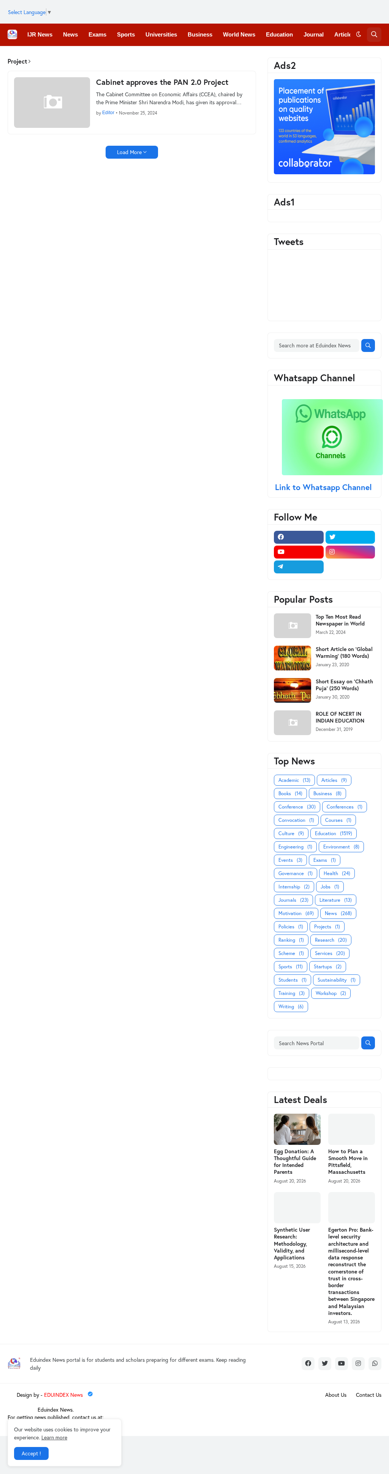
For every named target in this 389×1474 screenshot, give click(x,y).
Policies (290, 926)
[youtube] (299, 552)
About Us (335, 1394)
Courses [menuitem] (164, 56)
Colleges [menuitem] (39, 56)
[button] (358, 34)
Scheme (291, 953)
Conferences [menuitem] (78, 56)
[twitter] (350, 537)
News (338, 913)
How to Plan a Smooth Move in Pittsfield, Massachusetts (348, 1162)
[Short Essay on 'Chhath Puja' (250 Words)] (292, 690)
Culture (291, 833)
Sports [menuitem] (126, 34)
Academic (294, 780)
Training (291, 993)
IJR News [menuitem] (39, 34)
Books (290, 793)
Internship (294, 886)
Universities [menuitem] (161, 34)
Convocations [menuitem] (124, 56)
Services (330, 953)
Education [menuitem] (279, 34)
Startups (328, 966)
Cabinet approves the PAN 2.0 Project (162, 82)
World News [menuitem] (239, 34)
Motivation (296, 913)
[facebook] (299, 537)
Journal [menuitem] (314, 34)
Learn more (54, 1437)
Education (333, 833)
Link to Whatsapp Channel (324, 487)
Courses (338, 820)
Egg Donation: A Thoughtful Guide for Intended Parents (295, 1162)
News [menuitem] (70, 34)
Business (327, 793)
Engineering (295, 847)
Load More (129, 152)
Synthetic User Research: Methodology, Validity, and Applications (292, 1243)
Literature (335, 900)
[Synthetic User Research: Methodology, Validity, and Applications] (297, 1207)
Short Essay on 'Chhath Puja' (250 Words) (344, 685)
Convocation (296, 820)
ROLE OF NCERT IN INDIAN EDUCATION (340, 717)
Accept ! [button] (31, 1453)
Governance (295, 873)
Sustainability (337, 980)
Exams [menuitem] (97, 34)
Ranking (291, 940)
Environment (341, 847)
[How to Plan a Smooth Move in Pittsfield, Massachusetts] (351, 1129)
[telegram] (299, 566)
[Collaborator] (324, 172)
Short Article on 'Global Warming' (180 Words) (344, 652)
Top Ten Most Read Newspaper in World (340, 620)
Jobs (330, 886)
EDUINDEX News (64, 1394)
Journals (293, 900)
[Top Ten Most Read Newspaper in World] (292, 625)
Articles (334, 780)
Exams (324, 860)
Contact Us (368, 1394)
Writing (291, 1006)
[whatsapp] (374, 1363)
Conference (297, 807)
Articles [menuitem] (344, 34)
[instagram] (350, 552)
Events (290, 860)
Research (331, 940)
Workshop (331, 993)
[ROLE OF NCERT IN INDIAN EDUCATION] (292, 722)
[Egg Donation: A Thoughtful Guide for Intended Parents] (297, 1129)
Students (292, 980)
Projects (327, 926)
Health (337, 873)
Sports (290, 966)
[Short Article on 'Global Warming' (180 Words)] (292, 658)
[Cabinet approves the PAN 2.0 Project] (52, 102)
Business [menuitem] (200, 34)
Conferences (344, 807)
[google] (350, 566)
